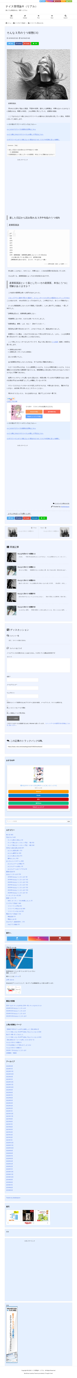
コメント (9, 656)
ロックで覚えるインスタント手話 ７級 (21, 842)
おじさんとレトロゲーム (15, 861)
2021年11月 (9, 1116)
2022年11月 (9, 1084)
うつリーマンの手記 (15, 906)
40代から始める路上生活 (15, 848)
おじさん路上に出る (15, 856)
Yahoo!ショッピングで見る (34, 416)
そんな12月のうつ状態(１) (26, 554)
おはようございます (13, 874)
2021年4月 (9, 1132)
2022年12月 (9, 1082)
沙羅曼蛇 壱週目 (11, 1053)
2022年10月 (9, 1087)
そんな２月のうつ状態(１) (26, 567)
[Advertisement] (21, 173)
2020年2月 (9, 1166)
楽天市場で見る (52, 411)
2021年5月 (9, 1129)
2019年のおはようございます (18, 879)
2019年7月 (9, 1185)
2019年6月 (9, 1187)
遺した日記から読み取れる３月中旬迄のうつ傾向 (23, 149)
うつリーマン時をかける (36, 23)
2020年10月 (10, 1148)
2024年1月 (9, 1068)
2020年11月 (9, 1145)
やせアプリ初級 (14, 924)
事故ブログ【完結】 (13, 914)
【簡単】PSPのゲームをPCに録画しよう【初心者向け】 (22, 1029)
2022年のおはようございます (18, 887)
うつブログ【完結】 (20, 23)
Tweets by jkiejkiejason (13, 1197)
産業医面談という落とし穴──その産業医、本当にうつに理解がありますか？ (31, 154)
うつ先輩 (55, 342)
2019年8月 (9, 1182)
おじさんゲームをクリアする (17, 869)
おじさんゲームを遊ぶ (15, 866)
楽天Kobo (38, 803)
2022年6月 (9, 1098)
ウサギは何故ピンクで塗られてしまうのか (18, 1045)
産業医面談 (14, 152)
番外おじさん (13, 858)
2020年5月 (9, 1158)
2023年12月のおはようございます (16, 1016)
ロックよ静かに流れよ (15, 840)
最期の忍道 (10, 871)
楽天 (38, 799)
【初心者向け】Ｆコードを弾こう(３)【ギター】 (20, 1040)
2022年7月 (9, 1095)
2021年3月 (9, 1134)
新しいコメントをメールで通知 (16, 708)
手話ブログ (11, 837)
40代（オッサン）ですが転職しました (20, 900)
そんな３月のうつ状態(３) (14, 1042)
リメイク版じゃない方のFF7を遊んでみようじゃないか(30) (23, 1037)
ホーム (9, 23)
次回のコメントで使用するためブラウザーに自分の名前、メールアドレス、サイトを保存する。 (35, 702)
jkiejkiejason (65, 506)
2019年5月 (9, 1190)
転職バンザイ (11, 898)
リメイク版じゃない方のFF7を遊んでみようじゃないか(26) (23, 1032)
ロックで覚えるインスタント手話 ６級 (21, 845)
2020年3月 (9, 1164)
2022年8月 (9, 1092)
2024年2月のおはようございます (16, 1011)
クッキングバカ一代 (13, 895)
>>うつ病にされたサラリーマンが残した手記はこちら (25, 134)
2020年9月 (9, 1150)
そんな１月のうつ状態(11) (26, 594)
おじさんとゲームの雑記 (16, 863)
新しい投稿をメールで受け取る (16, 713)
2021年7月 (9, 1124)
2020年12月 (9, 1142)
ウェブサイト (11, 693)
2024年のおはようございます (18, 893)
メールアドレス (12, 684)
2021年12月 (9, 1113)
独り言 (9, 834)
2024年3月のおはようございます (16, 1008)
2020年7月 (9, 1156)
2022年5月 (9, 1100)
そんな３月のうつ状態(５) (14, 1047)
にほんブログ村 (12, 401)
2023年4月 (9, 1076)
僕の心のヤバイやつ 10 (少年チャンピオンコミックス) (38, 785)
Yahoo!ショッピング (38, 807)
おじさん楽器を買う (15, 850)
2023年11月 (9, 1071)
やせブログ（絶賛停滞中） (15, 922)
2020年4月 (9, 1161)
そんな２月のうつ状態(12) (26, 607)
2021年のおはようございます (18, 885)
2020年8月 (9, 1153)
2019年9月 (9, 1179)
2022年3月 (9, 1105)
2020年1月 (9, 1169)
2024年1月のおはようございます (16, 1013)
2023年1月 (9, 1079)
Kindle (38, 795)
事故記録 (12, 916)
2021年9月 (9, 1119)
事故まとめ (12, 919)
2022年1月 (9, 1111)
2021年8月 (9, 1121)
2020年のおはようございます (18, 882)
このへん (16, 976)
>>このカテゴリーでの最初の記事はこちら (21, 129)
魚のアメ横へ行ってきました (14, 1034)
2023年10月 (10, 1074)
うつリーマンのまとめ (16, 911)
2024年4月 (9, 1066)
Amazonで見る (34, 411)
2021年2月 (9, 1137)
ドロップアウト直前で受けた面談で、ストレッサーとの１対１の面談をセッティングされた (39, 298)
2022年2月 (9, 1108)
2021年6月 (9, 1127)
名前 (8, 676)
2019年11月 (9, 1174)
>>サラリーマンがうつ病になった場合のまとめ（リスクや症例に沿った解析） (33, 139)
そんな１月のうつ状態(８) (26, 580)
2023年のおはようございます (18, 890)
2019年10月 (9, 1177)
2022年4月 (9, 1103)
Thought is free (48, 1373)
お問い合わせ (10, 979)
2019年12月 (9, 1171)
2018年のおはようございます (17, 877)
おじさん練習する (14, 853)
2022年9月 (9, 1090)
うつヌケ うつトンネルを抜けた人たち (39, 406)
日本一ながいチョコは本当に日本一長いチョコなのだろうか (24, 1005)
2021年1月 (9, 1140)
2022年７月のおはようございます (16, 1050)
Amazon (38, 791)
